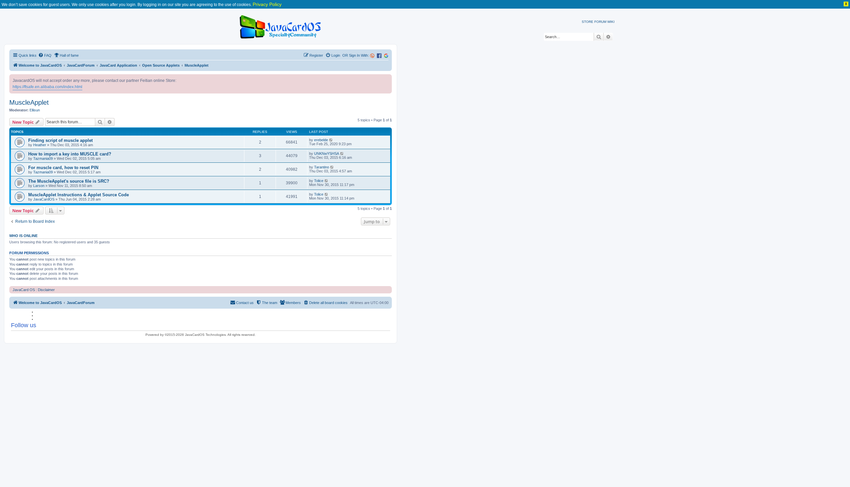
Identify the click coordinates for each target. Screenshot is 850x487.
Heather (39, 145)
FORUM (600, 22)
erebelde (321, 140)
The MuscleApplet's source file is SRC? (68, 181)
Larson (38, 186)
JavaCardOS (43, 199)
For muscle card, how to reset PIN (63, 167)
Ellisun (35, 110)
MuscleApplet (29, 102)
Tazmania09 (43, 158)
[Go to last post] (331, 140)
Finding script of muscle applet (60, 140)
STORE (587, 22)
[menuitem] (44, 55)
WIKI (611, 22)
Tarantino (321, 167)
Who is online (23, 236)
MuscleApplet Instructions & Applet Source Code (78, 194)
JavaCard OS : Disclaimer (34, 290)
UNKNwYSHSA (326, 153)
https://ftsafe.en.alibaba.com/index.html (47, 87)
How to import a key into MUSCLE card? (69, 154)
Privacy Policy (267, 4)
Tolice (318, 181)
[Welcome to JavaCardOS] (280, 26)
